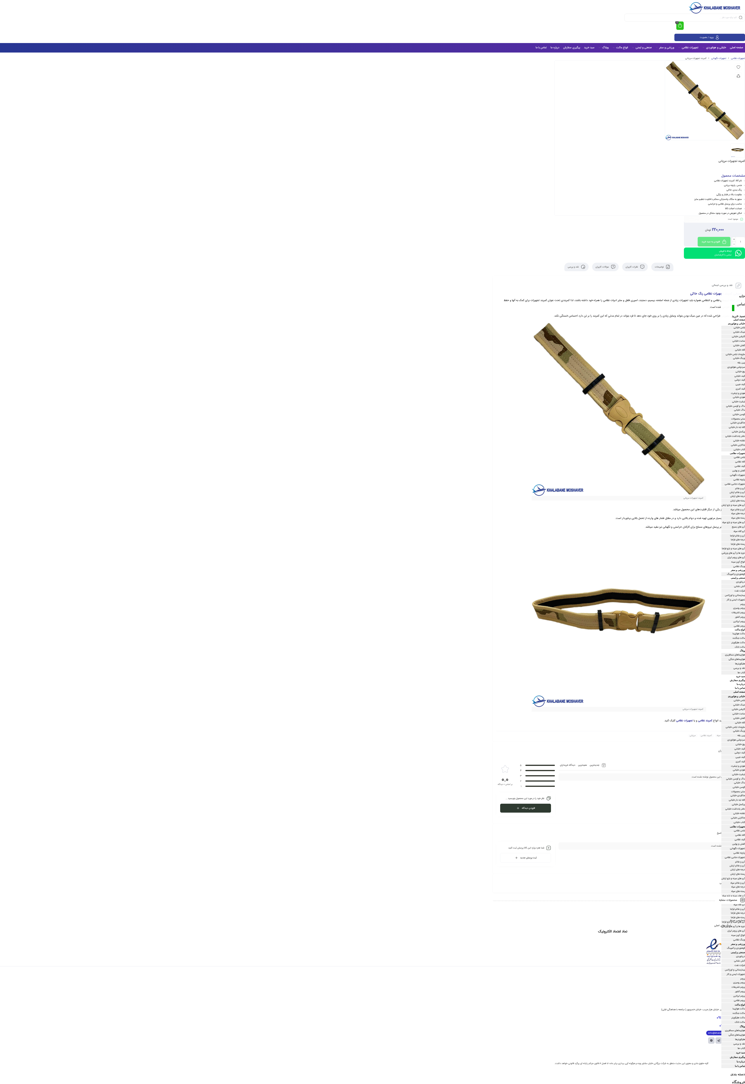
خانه (742, 296)
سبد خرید (738, 316)
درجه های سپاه (738, 513)
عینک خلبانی (739, 332)
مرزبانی (693, 735)
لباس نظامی (739, 457)
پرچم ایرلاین (739, 621)
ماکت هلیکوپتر (738, 643)
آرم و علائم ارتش (737, 492)
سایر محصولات (738, 419)
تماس (741, 304)
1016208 (728, 1025)
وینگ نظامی (739, 566)
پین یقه (741, 363)
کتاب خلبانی (739, 449)
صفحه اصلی (739, 319)
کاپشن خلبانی (738, 336)
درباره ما (741, 684)
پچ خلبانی (740, 372)
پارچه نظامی (739, 480)
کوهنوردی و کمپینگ (736, 574)
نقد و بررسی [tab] (574, 267)
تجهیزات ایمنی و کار (736, 600)
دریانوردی (740, 582)
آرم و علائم (740, 488)
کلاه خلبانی (740, 350)
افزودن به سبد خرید (711, 242)
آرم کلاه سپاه (739, 531)
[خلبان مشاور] (715, 8)
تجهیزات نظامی (738, 58)
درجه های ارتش (737, 496)
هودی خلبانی (739, 397)
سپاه (719, 735)
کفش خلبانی (739, 345)
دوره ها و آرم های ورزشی (733, 553)
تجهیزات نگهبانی (718, 58)
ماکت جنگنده (739, 638)
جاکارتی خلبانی (738, 445)
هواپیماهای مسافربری (735, 655)
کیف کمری (740, 389)
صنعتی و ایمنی (738, 578)
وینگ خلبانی (739, 358)
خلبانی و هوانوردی (736, 323)
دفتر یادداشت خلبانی (735, 436)
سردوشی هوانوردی (736, 367)
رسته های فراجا (738, 544)
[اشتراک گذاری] (738, 75)
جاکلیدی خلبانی (737, 423)
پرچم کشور (740, 617)
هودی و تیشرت (738, 393)
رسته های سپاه (738, 518)
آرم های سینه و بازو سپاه (733, 522)
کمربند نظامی (705, 720)
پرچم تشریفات (738, 612)
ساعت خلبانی (738, 341)
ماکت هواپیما (739, 634)
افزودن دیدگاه (528, 808)
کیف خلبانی (739, 376)
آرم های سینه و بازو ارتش (733, 505)
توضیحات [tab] (659, 267)
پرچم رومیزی (739, 608)
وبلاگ (742, 650)
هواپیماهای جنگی (737, 659)
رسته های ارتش (737, 501)
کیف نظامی (740, 466)
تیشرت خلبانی (738, 402)
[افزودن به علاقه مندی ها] (738, 66)
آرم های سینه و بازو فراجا (733, 549)
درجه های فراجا (738, 540)
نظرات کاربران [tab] (632, 267)
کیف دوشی (740, 380)
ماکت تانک (740, 647)
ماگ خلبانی (739, 410)
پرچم (742, 604)
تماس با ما (740, 688)
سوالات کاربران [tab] (602, 267)
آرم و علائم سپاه (737, 510)
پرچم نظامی (739, 626)
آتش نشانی (739, 586)
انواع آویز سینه (738, 562)
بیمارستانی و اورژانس (735, 595)
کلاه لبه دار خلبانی (737, 427)
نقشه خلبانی (739, 441)
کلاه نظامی (740, 462)
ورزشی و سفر (738, 570)
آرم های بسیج (738, 527)
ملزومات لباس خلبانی (735, 354)
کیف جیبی (740, 384)
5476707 (727, 1017)
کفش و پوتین (738, 471)
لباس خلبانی (739, 328)
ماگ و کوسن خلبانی (735, 406)
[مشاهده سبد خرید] (680, 25)
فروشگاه (738, 1082)
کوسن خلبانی (739, 414)
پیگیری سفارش (737, 680)
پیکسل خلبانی (738, 432)
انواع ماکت (740, 629)
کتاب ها (741, 673)
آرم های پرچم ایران (736, 557)
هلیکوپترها (740, 664)
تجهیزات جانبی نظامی (735, 484)
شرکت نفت (740, 591)
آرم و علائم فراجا (737, 536)
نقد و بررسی (739, 668)
